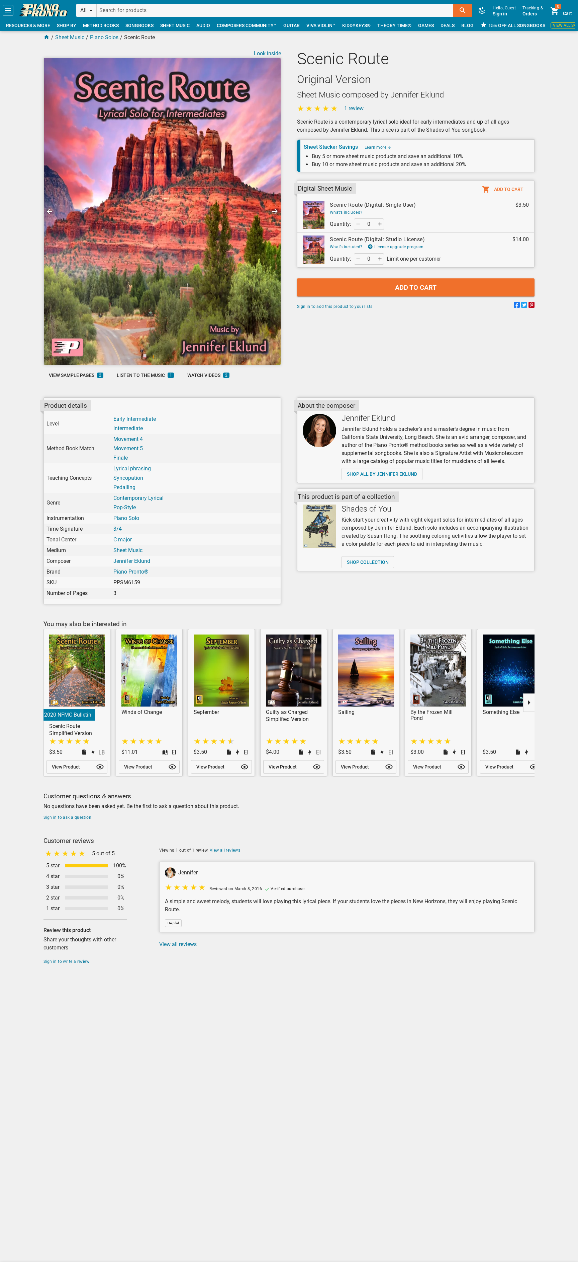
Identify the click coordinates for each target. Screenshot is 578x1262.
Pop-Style (124, 507)
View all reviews (225, 850)
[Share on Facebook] (517, 306)
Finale (120, 458)
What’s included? (346, 212)
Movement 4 (128, 439)
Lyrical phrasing (132, 468)
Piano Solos (104, 37)
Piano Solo (126, 518)
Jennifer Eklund (131, 561)
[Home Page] (46, 37)
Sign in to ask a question (67, 817)
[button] (8, 10)
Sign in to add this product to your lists (334, 306)
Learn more (376, 147)
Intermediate (128, 428)
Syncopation (128, 478)
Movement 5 (128, 448)
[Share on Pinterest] (531, 306)
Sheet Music (69, 37)
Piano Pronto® (131, 572)
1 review (354, 108)
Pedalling (124, 487)
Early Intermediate (134, 419)
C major (122, 539)
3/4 (117, 529)
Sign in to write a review (66, 961)
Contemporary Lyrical (138, 498)
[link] (43, 10)
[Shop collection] (319, 526)
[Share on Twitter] (524, 306)
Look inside (267, 53)
